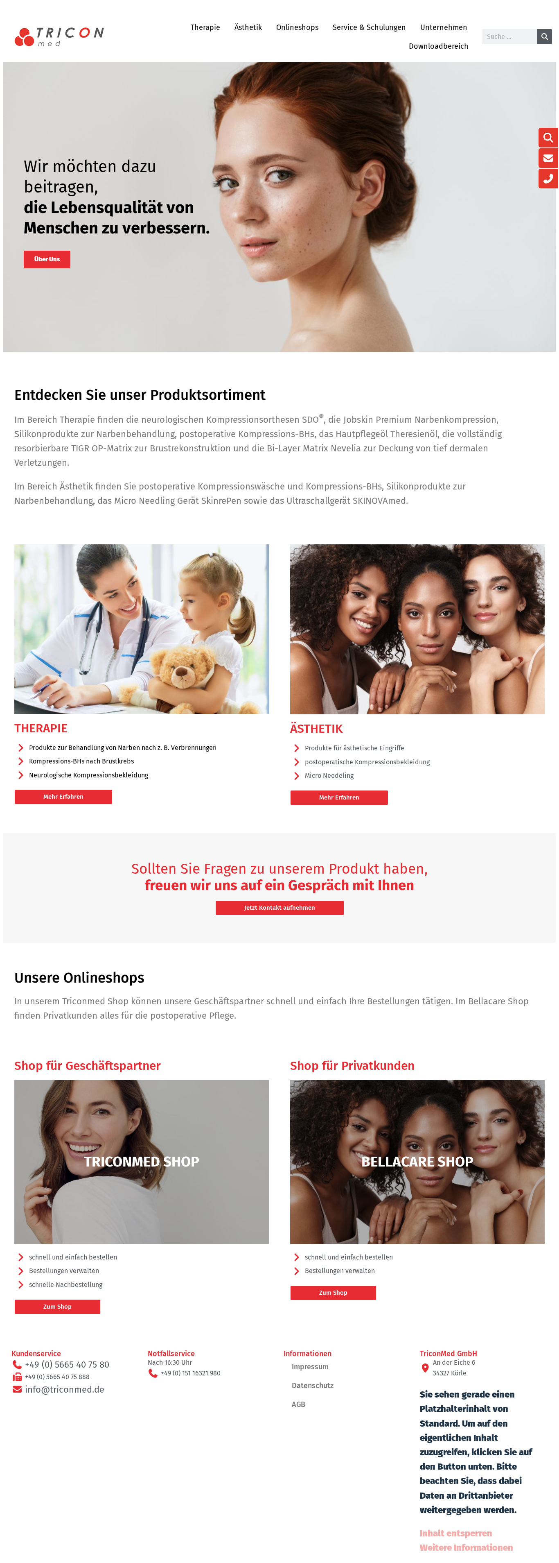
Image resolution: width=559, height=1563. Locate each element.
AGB (298, 1404)
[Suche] (544, 36)
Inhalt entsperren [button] (456, 1533)
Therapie (205, 27)
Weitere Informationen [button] (466, 1547)
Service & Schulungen (369, 27)
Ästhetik (248, 27)
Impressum (310, 1366)
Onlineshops (297, 27)
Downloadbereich (439, 46)
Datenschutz (313, 1385)
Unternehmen (443, 27)
